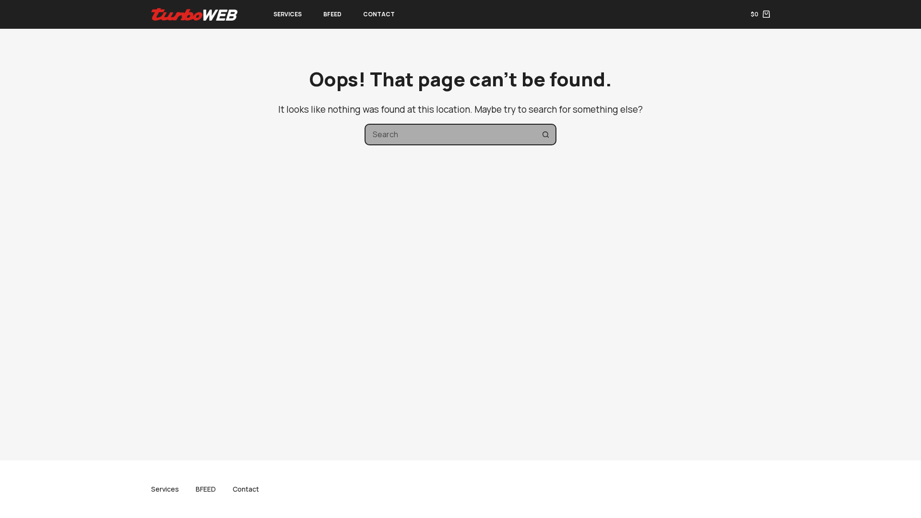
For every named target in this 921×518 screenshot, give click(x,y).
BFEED (332, 14)
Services (287, 14)
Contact (379, 14)
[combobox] (451, 134)
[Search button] (545, 134)
